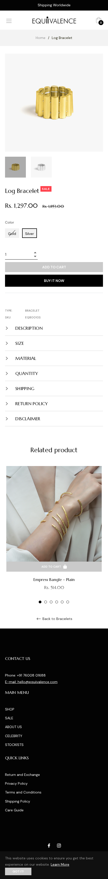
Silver (29, 233)
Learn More (60, 864)
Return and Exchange (22, 774)
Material (25, 358)
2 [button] (45, 602)
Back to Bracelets (56, 619)
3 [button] (51, 602)
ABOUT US (13, 727)
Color (9, 222)
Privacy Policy (16, 783)
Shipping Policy (17, 801)
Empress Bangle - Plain (54, 579)
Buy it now (54, 280)
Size (19, 343)
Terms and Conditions (23, 792)
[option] (54, 535)
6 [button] (67, 602)
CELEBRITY (13, 736)
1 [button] (40, 602)
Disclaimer (27, 419)
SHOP (9, 709)
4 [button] (56, 602)
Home (40, 37)
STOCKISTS (14, 744)
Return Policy (31, 403)
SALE (9, 718)
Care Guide (14, 810)
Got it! (18, 871)
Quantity (26, 373)
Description (28, 328)
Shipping (24, 388)
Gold (12, 233)
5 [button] (62, 602)
